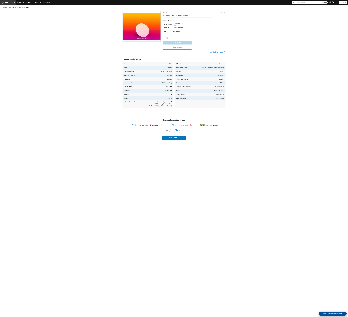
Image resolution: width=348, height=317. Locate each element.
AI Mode (324, 2)
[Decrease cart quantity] (167, 38)
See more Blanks (174, 138)
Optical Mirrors (16, 7)
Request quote (177, 48)
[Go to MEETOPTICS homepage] (8, 2)
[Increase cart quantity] (167, 37)
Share (221, 12)
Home (5, 7)
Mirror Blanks (25, 7)
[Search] (294, 2)
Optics (9, 7)
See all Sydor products (216, 52)
